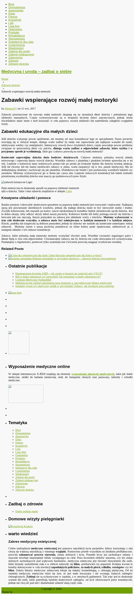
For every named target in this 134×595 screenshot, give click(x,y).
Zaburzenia (15, 57)
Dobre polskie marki (26, 511)
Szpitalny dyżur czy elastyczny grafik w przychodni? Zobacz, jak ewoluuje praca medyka (64, 286)
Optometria (15, 29)
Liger (69, 191)
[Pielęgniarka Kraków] (20, 526)
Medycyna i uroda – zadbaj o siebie (36, 71)
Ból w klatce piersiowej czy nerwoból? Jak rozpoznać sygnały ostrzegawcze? (58, 276)
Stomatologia (16, 38)
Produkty (13, 32)
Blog (11, 4)
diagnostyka (15, 10)
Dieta (11, 13)
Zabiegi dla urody (19, 51)
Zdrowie (13, 60)
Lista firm (14, 26)
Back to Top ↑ (40, 591)
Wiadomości (16, 48)
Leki (11, 23)
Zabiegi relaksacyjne (21, 54)
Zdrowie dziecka (18, 63)
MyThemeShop (22, 591)
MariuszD (10, 108)
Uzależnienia (16, 45)
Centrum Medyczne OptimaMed (33, 279)
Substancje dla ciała (21, 41)
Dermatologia (16, 7)
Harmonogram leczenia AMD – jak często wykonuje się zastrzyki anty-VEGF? (59, 273)
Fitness (12, 16)
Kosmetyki (14, 19)
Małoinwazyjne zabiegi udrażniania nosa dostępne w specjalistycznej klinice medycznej (63, 282)
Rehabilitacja (16, 35)
